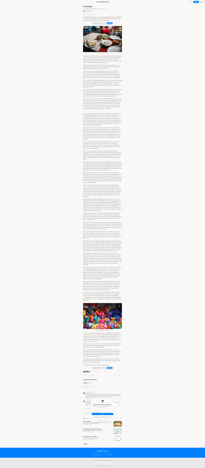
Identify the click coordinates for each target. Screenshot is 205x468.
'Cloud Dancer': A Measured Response (92, 429)
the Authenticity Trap (91, 115)
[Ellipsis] (121, 393)
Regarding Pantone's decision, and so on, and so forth (93, 430)
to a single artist (100, 299)
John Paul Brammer (89, 10)
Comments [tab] (85, 383)
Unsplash (107, 53)
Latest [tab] (87, 418)
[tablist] (87, 383)
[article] (102, 423)
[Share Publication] (192, 2)
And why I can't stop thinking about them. (90, 438)
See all (85, 443)
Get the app (108, 463)
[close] (113, 400)
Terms (104, 460)
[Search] (189, 2)
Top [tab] (84, 418)
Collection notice (108, 460)
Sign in (201, 1)
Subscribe (196, 1)
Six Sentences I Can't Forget (90, 436)
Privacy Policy (110, 417)
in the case (116, 120)
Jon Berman (87, 392)
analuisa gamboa (102, 330)
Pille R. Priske (102, 53)
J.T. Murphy (87, 400)
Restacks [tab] (90, 383)
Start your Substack (99, 463)
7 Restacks (96, 371)
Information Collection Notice (102, 417)
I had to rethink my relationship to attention (91, 423)
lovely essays (103, 336)
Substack (97, 465)
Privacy (101, 460)
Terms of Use (108, 416)
